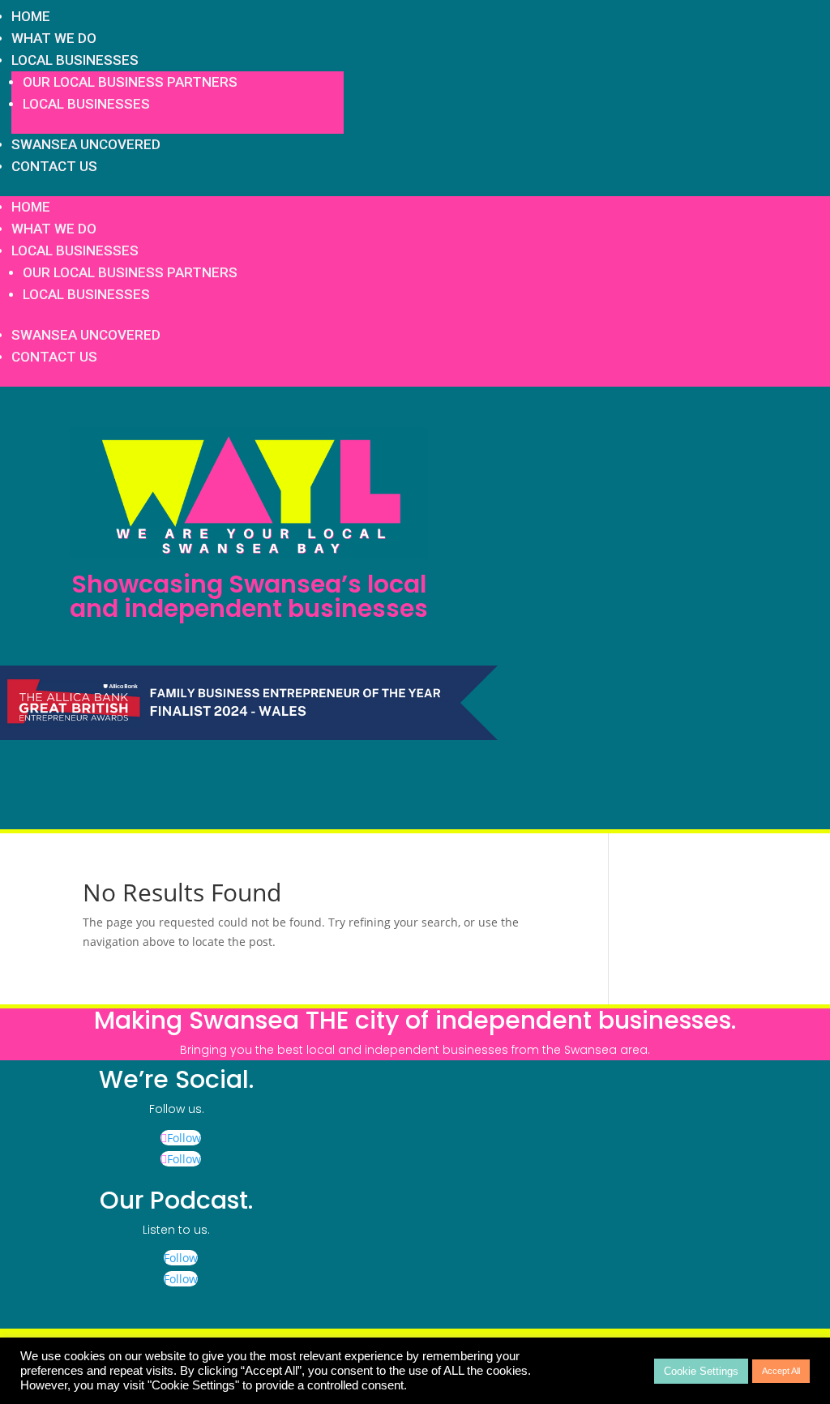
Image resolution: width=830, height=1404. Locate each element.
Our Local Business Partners (130, 82)
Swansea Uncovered (85, 144)
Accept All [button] (781, 1371)
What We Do (53, 38)
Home (30, 16)
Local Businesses (75, 60)
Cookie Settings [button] (701, 1371)
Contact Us (54, 166)
